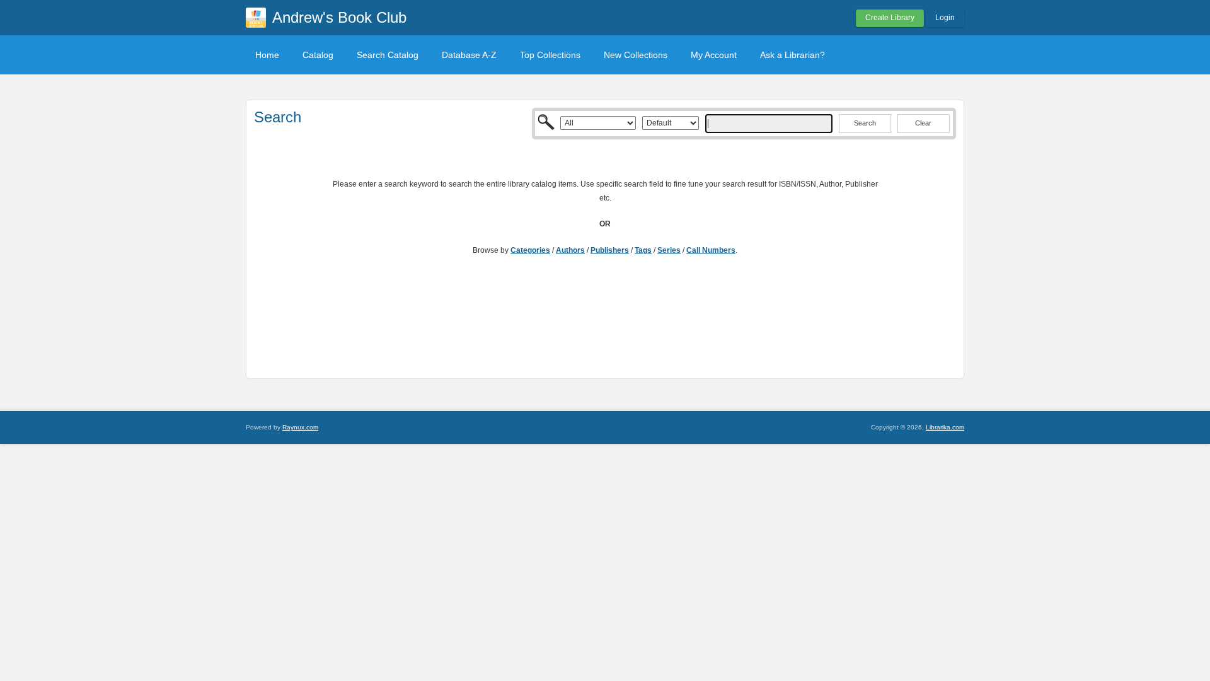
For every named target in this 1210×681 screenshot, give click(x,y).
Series (669, 250)
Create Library (889, 17)
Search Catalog (387, 55)
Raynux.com (300, 427)
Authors (570, 250)
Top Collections (550, 55)
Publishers (610, 250)
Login (945, 17)
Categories (530, 250)
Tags (643, 250)
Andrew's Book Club (339, 17)
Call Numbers (710, 250)
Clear (923, 123)
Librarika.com (945, 427)
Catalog (317, 55)
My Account (714, 55)
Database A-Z (469, 55)
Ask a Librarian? (792, 55)
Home (267, 55)
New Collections (635, 55)
